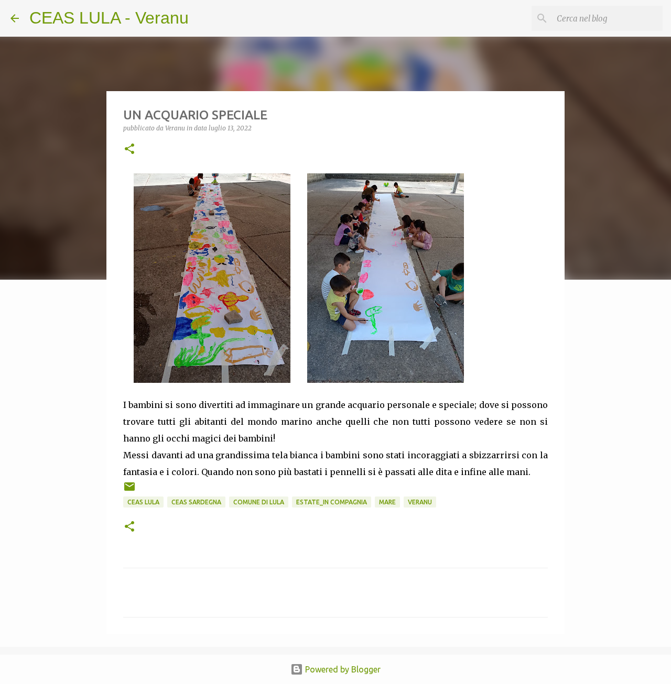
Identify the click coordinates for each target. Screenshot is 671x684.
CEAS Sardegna (196, 502)
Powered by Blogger (342, 669)
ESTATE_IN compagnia (331, 502)
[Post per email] (129, 490)
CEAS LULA (143, 502)
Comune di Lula (258, 502)
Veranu (420, 502)
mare (387, 502)
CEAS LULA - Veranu (109, 17)
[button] (129, 149)
